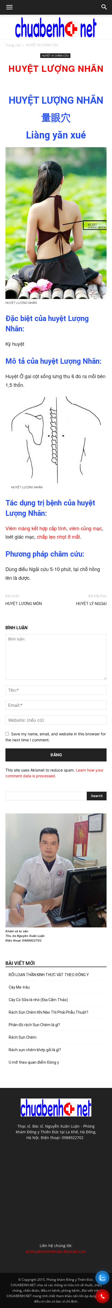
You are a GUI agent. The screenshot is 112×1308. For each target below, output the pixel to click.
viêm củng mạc (85, 528)
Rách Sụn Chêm (22, 1037)
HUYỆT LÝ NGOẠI (91, 603)
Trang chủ (13, 45)
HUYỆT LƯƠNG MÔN (23, 603)
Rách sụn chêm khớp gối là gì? (35, 1050)
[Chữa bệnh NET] (56, 27)
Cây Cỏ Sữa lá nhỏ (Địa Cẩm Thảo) (38, 1000)
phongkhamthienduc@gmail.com (56, 1251)
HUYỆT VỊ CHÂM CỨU (42, 45)
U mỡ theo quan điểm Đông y (34, 1062)
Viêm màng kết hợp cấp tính (35, 528)
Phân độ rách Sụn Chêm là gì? (34, 1025)
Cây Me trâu (19, 987)
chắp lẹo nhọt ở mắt (58, 536)
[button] (9, 7)
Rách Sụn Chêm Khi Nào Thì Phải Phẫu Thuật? (48, 1012)
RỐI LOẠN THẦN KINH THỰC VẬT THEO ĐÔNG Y (49, 975)
